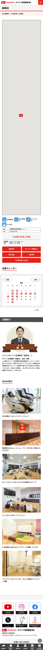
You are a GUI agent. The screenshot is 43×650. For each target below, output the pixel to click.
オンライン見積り (10, 648)
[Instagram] (21, 608)
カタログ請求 (32, 648)
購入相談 (12, 255)
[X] (8, 621)
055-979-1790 (22, 236)
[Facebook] (35, 608)
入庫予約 (31, 255)
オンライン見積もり (31, 249)
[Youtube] (8, 608)
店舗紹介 (7, 14)
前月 (7, 280)
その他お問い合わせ (21, 260)
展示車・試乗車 (18, 14)
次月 (35, 280)
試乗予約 (12, 249)
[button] (21, 115)
